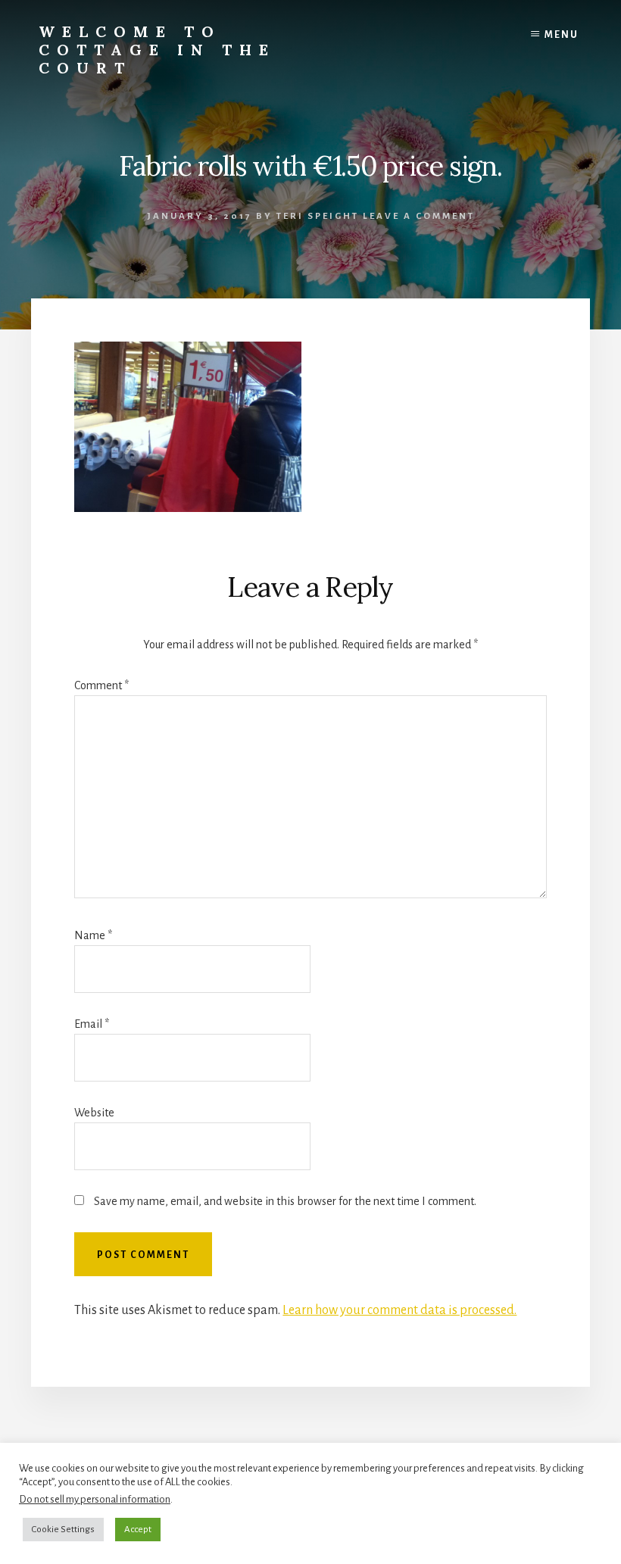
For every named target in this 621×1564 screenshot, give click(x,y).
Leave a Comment (419, 216)
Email (91, 1024)
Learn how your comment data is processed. (399, 1310)
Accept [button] (137, 1529)
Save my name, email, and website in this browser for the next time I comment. (285, 1201)
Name (93, 935)
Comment (101, 685)
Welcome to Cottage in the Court (157, 49)
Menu (562, 35)
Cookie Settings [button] (63, 1529)
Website (94, 1113)
